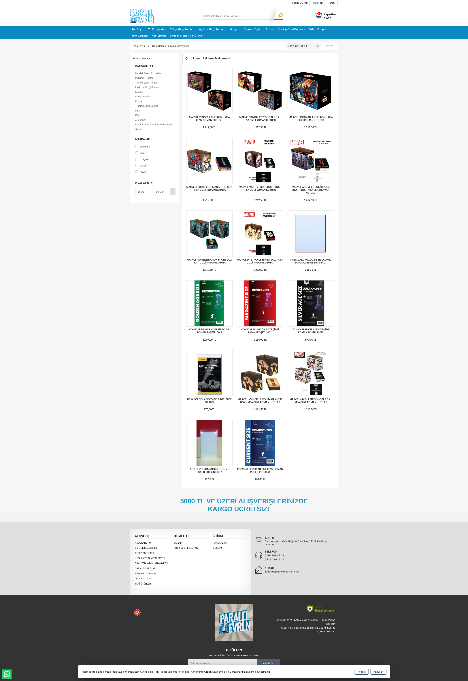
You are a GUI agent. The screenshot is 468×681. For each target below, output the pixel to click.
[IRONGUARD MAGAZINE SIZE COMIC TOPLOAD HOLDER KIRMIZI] (311, 233)
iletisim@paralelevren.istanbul (282, 571)
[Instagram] (137, 612)
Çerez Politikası (144, 553)
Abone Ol (268, 663)
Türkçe (331, 2)
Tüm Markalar (140, 35)
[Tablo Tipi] (331, 46)
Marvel (143, 165)
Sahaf (138, 129)
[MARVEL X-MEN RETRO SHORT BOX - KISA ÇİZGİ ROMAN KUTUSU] (311, 372)
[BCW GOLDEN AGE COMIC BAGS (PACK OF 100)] (209, 372)
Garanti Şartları (145, 568)
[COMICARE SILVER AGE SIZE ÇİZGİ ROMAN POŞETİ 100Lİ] (311, 303)
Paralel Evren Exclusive (148, 73)
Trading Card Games (290, 29)
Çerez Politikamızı (240, 671)
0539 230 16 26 (274, 559)
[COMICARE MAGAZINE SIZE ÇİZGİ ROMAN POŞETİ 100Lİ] (260, 303)
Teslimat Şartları (146, 573)
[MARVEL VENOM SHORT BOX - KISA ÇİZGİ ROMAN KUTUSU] (209, 91)
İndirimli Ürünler (144, 77)
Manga (234, 29)
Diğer (142, 152)
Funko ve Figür (252, 29)
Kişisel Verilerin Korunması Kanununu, (181, 671)
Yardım (178, 542)
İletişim (217, 548)
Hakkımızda (220, 542)
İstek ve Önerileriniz (186, 548)
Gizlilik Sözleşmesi (146, 548)
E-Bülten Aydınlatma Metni (151, 563)
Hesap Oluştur (299, 2)
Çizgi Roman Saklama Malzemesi (153, 124)
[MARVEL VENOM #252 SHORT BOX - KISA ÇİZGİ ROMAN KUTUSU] (260, 91)
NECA (142, 171)
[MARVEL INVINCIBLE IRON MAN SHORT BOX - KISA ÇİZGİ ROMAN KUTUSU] (260, 372)
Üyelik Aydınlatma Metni (150, 558)
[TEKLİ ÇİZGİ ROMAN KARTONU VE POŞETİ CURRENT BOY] (209, 442)
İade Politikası (143, 578)
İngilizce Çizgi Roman (211, 29)
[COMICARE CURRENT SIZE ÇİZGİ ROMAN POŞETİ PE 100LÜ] (260, 442)
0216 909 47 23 (274, 555)
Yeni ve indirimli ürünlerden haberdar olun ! (234, 656)
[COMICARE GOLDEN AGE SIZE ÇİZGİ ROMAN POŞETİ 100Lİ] (209, 303)
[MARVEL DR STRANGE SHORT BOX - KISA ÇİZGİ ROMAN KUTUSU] (260, 233)
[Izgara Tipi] (327, 46)
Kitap (320, 29)
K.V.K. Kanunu (143, 542)
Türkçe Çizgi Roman (181, 29)
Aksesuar (140, 119)
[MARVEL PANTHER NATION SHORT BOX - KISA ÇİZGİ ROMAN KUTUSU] (209, 233)
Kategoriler (159, 29)
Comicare (144, 146)
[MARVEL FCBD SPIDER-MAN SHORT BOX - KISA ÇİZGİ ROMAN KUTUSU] (209, 160)
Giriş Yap (318, 2)
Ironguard (144, 159)
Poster (270, 29)
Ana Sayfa (138, 29)
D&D (311, 29)
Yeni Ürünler (143, 583)
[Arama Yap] (278, 16)
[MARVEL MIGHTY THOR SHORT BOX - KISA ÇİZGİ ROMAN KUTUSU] (260, 160)
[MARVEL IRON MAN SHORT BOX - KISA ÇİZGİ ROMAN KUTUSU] (311, 91)
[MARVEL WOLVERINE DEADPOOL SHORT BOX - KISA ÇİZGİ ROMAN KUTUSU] (311, 160)
